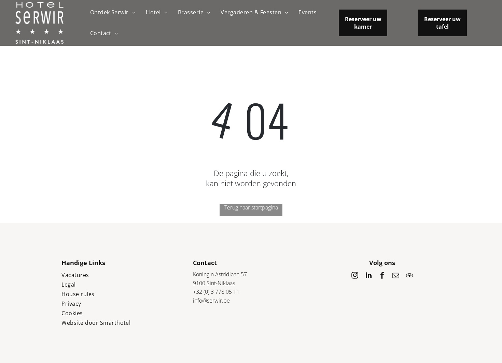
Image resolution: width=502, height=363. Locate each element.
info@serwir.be (211, 300)
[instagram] (355, 276)
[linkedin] (368, 276)
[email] (396, 276)
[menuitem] (113, 12)
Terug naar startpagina (251, 207)
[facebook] (382, 276)
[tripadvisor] (409, 276)
